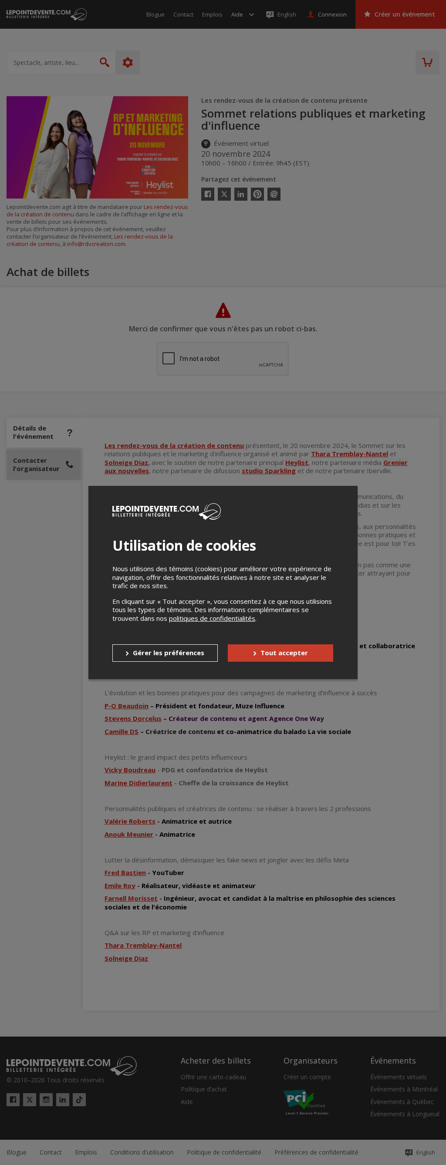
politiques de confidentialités (212, 618)
